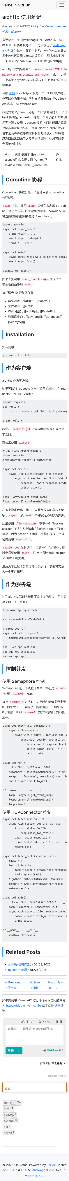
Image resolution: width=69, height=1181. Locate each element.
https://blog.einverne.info (23, 1005)
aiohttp (10, 1115)
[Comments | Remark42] (34, 1048)
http (8, 1109)
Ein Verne (46, 26)
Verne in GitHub (16, 5)
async (9, 1132)
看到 (12, 93)
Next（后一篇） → (56, 984)
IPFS (24, 1170)
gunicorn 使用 (17, 970)
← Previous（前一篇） (12, 984)
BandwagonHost (42, 1170)
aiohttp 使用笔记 (19, 964)
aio (7, 1126)
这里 (58, 1005)
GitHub (12, 1170)
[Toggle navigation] (61, 5)
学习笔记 (12, 1103)
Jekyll (51, 1165)
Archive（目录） (35, 984)
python (10, 1121)
